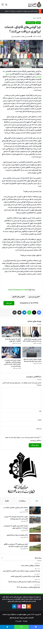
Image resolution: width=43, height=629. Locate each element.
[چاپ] (14, 312)
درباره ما (25, 621)
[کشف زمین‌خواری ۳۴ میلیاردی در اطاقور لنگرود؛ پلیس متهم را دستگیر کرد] (35, 547)
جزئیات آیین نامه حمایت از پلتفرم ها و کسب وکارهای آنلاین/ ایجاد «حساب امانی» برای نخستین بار (12, 363)
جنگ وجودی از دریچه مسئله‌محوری (17, 535)
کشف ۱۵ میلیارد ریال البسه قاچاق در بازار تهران (13, 340)
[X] (34, 312)
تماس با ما (19, 621)
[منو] (3, 5)
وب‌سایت (38, 429)
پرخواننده (22, 501)
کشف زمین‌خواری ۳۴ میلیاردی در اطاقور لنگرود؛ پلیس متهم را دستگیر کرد (16, 545)
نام (40, 411)
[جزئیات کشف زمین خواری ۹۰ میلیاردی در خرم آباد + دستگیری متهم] (35, 529)
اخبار (34, 18)
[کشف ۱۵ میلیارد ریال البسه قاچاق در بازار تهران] (11, 332)
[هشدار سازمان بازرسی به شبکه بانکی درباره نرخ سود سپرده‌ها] (31, 352)
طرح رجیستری (34, 297)
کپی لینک (9, 303)
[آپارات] (24, 606)
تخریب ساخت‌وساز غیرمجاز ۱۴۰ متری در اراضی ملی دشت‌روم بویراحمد (16, 518)
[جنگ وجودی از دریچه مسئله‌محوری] (35, 538)
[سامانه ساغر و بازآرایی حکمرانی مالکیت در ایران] (35, 510)
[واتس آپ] (29, 312)
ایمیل (39, 420)
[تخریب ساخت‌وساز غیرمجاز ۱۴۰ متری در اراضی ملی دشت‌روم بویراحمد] (35, 519)
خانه (38, 18)
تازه (36, 501)
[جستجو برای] (6, 5)
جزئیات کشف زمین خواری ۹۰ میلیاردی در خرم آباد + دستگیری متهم (19, 11)
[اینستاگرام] (19, 606)
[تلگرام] (24, 312)
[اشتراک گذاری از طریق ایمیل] (19, 312)
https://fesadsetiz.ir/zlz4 (18, 290)
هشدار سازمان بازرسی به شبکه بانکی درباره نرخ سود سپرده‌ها (32, 360)
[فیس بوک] (39, 312)
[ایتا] (29, 606)
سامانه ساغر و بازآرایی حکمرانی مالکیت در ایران (15, 508)
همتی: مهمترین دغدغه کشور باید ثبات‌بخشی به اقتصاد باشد (32, 340)
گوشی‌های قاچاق (18, 297)
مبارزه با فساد (30, 23)
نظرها (7, 501)
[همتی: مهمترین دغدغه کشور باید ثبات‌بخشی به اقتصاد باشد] (31, 332)
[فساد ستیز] (34, 4)
